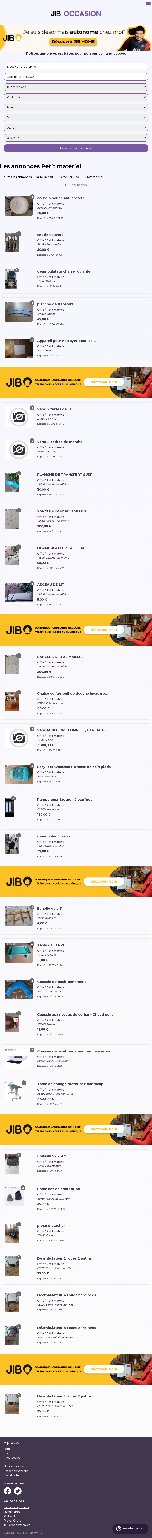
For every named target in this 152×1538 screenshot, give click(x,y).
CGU (7, 1462)
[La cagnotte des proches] (76, 383)
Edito (7, 1453)
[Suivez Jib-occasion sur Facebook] (7, 1491)
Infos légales (12, 1457)
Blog (7, 1448)
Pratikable (10, 1516)
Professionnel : (97, 177)
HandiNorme (12, 1511)
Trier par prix (78, 185)
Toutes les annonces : (28, 177)
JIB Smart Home (31, 1532)
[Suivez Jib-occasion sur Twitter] (18, 1491)
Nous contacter (14, 1466)
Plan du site (11, 1475)
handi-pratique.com (16, 1507)
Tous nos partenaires (17, 1525)
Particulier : (69, 177)
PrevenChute (12, 1520)
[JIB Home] (76, 49)
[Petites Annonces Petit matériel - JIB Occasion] (76, 23)
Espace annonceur (16, 1471)
